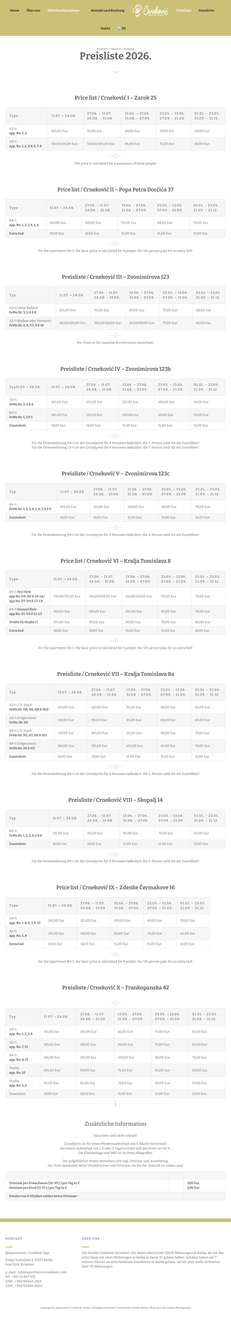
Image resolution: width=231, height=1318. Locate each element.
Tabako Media (139, 1307)
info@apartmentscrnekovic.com (42, 1272)
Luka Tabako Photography (175, 1307)
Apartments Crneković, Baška (72, 1307)
